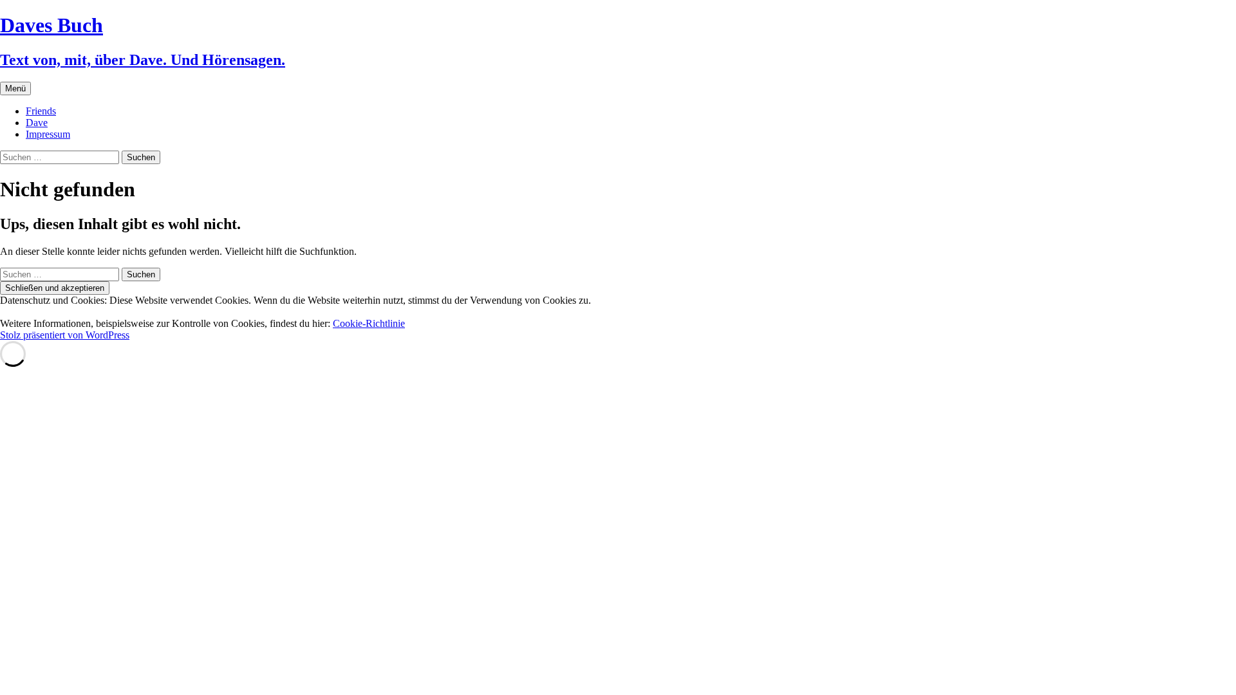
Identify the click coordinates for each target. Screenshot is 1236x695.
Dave (37, 122)
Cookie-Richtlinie (369, 323)
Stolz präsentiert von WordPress (64, 334)
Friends (41, 111)
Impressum (48, 134)
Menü (15, 88)
